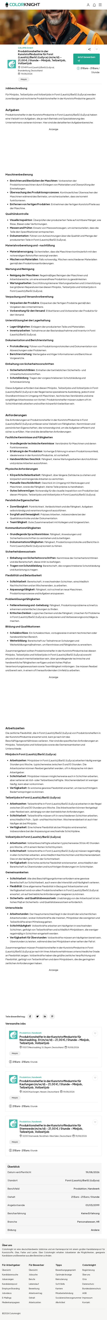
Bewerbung (34, 1288)
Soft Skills (60, 1284)
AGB (84, 1293)
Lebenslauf (34, 1284)
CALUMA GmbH (25, 47)
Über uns (86, 1274)
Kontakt (86, 1302)
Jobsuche (33, 1274)
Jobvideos (7, 1293)
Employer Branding (11, 1288)
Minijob (24, 79)
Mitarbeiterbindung (64, 1293)
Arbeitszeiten (35, 1302)
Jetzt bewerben (86, 57)
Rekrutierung (61, 1279)
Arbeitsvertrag (35, 1293)
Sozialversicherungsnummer (69, 1297)
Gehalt (32, 1297)
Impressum (87, 1297)
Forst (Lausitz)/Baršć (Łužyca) (82, 1180)
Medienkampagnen (11, 1302)
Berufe (32, 1279)
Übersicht (6, 1270)
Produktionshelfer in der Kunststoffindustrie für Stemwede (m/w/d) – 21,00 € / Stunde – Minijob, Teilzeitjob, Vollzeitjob (51, 1128)
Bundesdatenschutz (91, 1288)
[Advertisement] (53, 150)
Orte (84, 1279)
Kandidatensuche (10, 1274)
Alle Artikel (60, 1302)
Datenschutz (88, 1284)
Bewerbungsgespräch (66, 1270)
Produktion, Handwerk (31, 1033)
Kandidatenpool (9, 1284)
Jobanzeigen (8, 1279)
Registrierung (88, 1270)
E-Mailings (6, 1297)
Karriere (59, 1288)
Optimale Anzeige (64, 1274)
